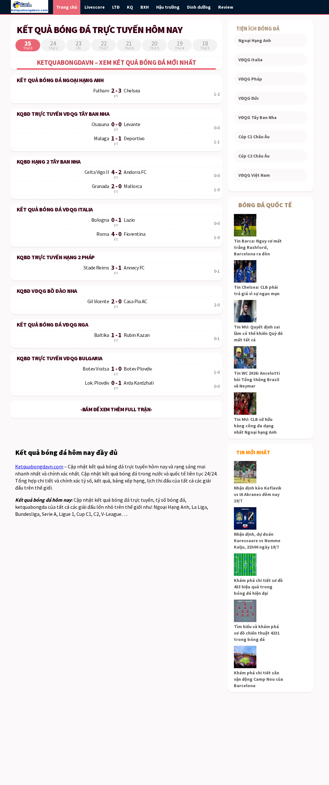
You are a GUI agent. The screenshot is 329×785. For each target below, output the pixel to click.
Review (225, 7)
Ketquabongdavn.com (39, 466)
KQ (130, 7)
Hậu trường (168, 7)
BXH (144, 7)
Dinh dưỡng (199, 7)
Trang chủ (66, 7)
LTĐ (116, 7)
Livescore (94, 7)
